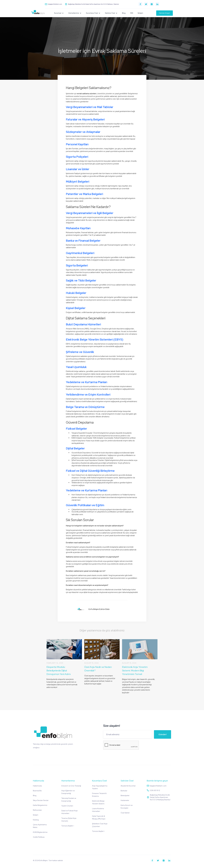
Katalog (36, 820)
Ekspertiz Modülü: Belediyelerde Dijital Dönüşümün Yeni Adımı (59, 670)
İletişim (140, 13)
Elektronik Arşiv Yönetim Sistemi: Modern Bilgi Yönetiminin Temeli (135, 670)
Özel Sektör (125, 813)
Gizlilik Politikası (39, 837)
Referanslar (37, 810)
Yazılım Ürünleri (67, 806)
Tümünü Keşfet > (67, 826)
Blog (123, 13)
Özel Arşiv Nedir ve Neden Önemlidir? (98, 668)
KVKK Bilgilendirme (40, 832)
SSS (131, 13)
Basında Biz (37, 791)
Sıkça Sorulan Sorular (41, 800)
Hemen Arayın (164, 13)
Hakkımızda (37, 786)
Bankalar (124, 791)
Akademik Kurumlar (128, 786)
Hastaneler (125, 800)
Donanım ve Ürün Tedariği (71, 786)
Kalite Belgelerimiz (40, 805)
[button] (59, 13)
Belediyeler (125, 795)
